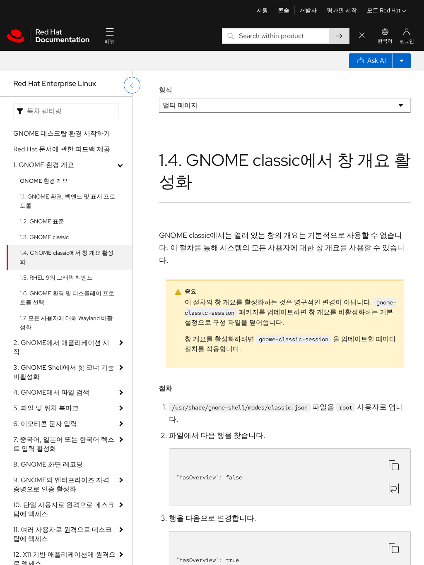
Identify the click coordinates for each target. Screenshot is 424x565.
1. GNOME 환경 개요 (43, 164)
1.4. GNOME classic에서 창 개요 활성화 (66, 257)
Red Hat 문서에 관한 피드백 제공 (61, 149)
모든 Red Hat (383, 10)
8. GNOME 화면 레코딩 (48, 464)
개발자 (308, 10)
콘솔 (283, 10)
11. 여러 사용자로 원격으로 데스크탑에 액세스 (62, 534)
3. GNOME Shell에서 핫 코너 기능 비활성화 (63, 372)
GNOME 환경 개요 (44, 180)
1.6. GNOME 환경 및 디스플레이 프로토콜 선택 (67, 298)
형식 (165, 90)
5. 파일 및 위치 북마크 (46, 408)
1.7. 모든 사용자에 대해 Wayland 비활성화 (66, 322)
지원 (262, 10)
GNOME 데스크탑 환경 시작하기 (61, 133)
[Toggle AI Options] (402, 60)
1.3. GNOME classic (44, 237)
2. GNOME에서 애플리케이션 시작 (61, 347)
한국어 (385, 41)
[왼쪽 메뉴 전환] (132, 85)
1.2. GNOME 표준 (42, 221)
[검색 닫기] (362, 35)
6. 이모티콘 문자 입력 (45, 423)
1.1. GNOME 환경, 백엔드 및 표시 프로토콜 (67, 201)
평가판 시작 (342, 10)
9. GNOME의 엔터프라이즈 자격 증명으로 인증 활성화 (61, 484)
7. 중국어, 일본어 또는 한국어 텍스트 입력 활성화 (63, 444)
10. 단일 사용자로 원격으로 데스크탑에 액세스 (63, 509)
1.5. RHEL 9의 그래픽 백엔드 (56, 277)
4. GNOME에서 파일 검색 (51, 392)
